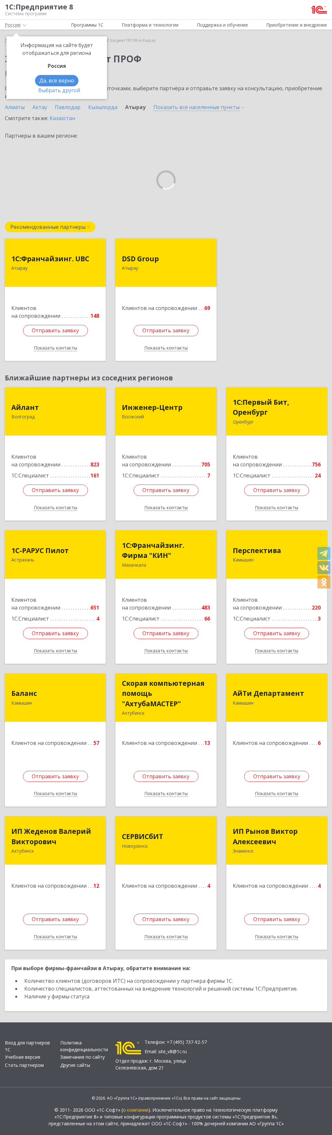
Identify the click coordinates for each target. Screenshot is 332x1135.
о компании (135, 1110)
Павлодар (67, 107)
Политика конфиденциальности (84, 1046)
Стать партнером (24, 1065)
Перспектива (257, 550)
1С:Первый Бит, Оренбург (261, 407)
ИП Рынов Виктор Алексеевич (265, 836)
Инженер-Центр (152, 407)
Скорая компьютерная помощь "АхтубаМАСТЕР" (163, 693)
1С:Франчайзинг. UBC (50, 258)
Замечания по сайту (82, 1057)
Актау (39, 107)
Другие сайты (75, 1065)
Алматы (15, 107)
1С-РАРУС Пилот (40, 550)
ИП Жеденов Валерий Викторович (51, 836)
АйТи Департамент (268, 693)
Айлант (25, 407)
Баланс (24, 693)
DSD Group (140, 258)
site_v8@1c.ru (172, 1051)
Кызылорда (102, 107)
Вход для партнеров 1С (27, 1046)
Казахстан (62, 118)
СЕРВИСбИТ (142, 836)
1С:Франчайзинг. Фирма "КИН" (153, 550)
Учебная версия (22, 1057)
